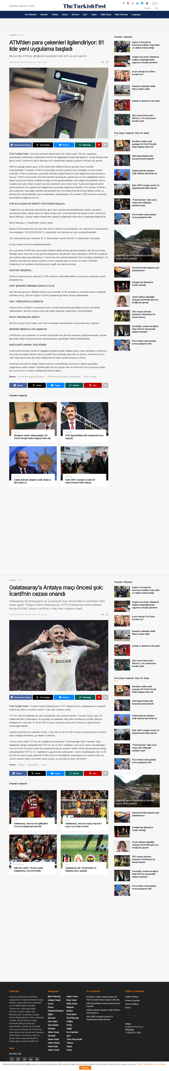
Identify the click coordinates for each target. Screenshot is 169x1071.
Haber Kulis (53, 1046)
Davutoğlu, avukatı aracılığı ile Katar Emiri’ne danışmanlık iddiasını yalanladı (145, 329)
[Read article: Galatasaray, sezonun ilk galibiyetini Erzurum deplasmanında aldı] (33, 807)
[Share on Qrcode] (99, 144)
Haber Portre (53, 1050)
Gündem (44, 14)
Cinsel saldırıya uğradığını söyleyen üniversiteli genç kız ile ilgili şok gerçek (145, 300)
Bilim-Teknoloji (121, 14)
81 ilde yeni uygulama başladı (31, 377)
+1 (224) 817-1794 (133, 1033)
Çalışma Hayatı (54, 1000)
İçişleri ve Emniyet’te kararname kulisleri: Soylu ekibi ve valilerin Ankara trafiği (145, 45)
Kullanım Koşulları (132, 1000)
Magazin (70, 1007)
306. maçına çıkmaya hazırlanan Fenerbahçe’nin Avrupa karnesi (143, 314)
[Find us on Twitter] (128, 3)
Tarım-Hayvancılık (74, 1039)
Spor (85, 14)
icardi (43, 765)
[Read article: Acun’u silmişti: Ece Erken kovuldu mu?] (122, 76)
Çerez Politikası (132, 1004)
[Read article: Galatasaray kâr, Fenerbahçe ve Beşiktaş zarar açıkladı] (84, 852)
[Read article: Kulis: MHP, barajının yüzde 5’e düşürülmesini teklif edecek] (84, 463)
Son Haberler (30, 14)
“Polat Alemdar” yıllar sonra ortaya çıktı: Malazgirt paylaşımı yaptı (144, 203)
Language (136, 14)
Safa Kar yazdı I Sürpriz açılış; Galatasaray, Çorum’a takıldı (28, 869)
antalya (21, 765)
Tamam (85, 1068)
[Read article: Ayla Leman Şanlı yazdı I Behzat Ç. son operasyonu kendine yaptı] (122, 119)
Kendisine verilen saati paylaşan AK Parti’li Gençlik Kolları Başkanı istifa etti (32, 437)
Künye (128, 1007)
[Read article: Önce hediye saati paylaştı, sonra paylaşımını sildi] (122, 218)
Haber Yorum (72, 996)
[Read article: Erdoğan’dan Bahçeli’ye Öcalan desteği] (122, 286)
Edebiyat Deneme (56, 1011)
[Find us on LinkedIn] (137, 3)
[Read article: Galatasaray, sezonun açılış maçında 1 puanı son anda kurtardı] (84, 807)
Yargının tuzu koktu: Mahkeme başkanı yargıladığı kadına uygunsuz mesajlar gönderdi (145, 60)
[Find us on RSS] (37, 1059)
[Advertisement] (84, 24)
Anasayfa (13, 35)
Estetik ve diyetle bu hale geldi (145, 101)
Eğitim (50, 1014)
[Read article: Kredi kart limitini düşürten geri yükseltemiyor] (122, 272)
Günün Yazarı (53, 1032)
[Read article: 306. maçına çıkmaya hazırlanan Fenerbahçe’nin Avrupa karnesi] (122, 316)
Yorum (69, 1050)
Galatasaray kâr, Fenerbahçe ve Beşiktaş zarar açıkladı (80, 869)
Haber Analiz (53, 1039)
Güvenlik (51, 1036)
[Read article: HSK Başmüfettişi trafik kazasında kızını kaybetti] (84, 419)
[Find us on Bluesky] (142, 3)
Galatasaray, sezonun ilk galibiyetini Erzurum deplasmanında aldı (31, 825)
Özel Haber (72, 1014)
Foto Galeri (52, 1021)
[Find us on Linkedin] (30, 1059)
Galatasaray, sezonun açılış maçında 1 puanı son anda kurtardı (83, 825)
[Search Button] (157, 8)
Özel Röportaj (73, 1018)
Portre (69, 1025)
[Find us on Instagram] (133, 3)
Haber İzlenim (54, 1043)
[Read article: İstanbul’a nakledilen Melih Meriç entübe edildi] (122, 90)
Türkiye (55, 14)
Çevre (50, 1003)
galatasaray (33, 765)
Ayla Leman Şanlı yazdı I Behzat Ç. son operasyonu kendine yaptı (144, 118)
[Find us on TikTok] (147, 3)
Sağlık (69, 1028)
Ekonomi (75, 14)
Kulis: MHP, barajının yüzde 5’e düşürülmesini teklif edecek (80, 481)
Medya (70, 1011)
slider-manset (90, 377)
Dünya (65, 14)
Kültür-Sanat (106, 14)
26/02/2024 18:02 (16, 62)
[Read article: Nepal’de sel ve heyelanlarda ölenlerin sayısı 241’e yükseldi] (137, 246)
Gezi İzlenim (53, 1025)
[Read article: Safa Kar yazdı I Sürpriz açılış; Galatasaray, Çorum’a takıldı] (33, 852)
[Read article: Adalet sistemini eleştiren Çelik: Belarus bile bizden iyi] (33, 463)
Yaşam (94, 14)
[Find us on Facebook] (123, 3)
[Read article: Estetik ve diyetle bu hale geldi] (122, 105)
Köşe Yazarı (18, 864)
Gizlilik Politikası (132, 997)
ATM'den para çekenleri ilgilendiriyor (64, 377)
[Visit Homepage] (84, 6)
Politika (70, 1021)
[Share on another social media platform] (105, 144)
